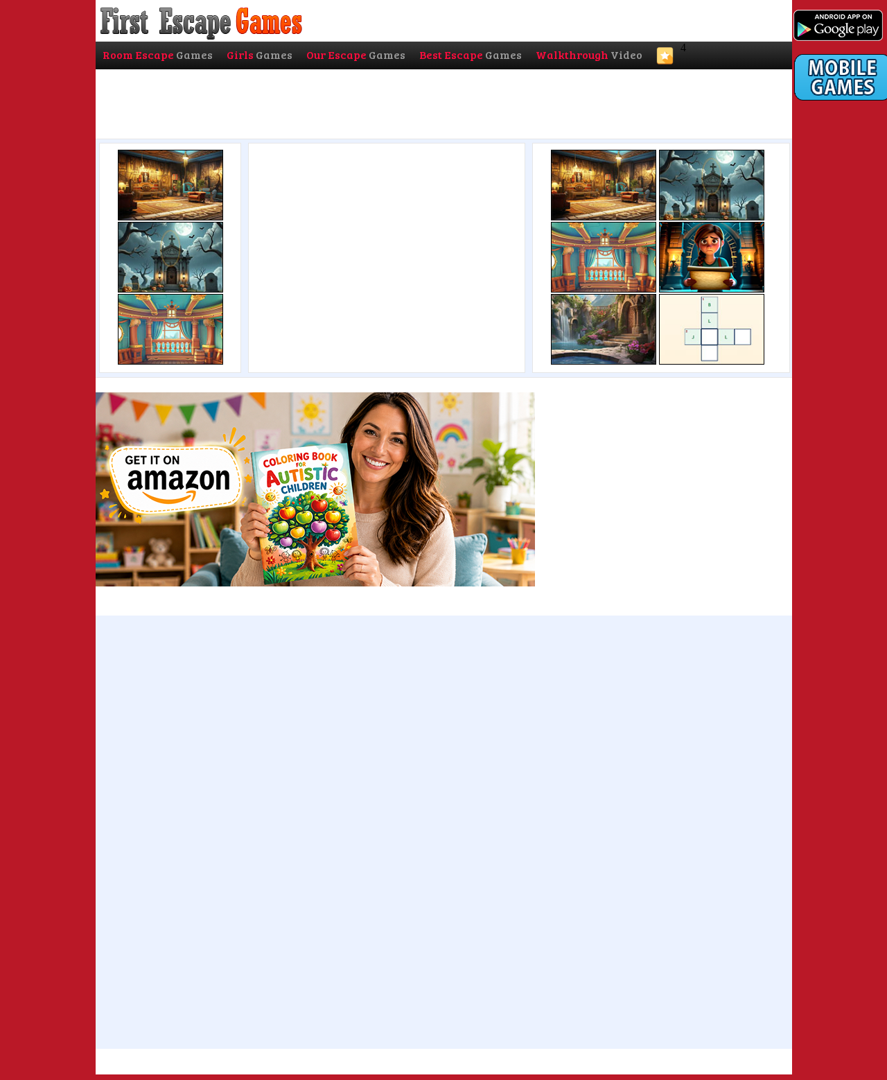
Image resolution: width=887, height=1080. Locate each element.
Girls (259, 54)
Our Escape (355, 54)
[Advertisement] (385, 254)
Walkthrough (589, 54)
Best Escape (470, 54)
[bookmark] (665, 60)
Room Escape (158, 54)
